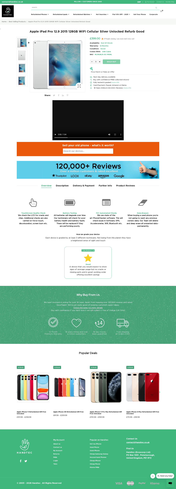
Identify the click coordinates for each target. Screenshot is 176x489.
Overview (46, 185)
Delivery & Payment (83, 185)
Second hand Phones (98, 457)
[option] (23, 43)
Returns (56, 454)
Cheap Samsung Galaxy (99, 454)
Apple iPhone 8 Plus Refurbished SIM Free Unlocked (142, 413)
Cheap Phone (95, 464)
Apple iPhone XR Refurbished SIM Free (68, 412)
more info (115, 82)
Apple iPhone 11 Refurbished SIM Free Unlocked (31, 413)
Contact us (57, 447)
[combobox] (88, 151)
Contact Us (160, 2)
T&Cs (55, 464)
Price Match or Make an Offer (102, 72)
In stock (20, 367)
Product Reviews (125, 185)
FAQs (55, 457)
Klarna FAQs (94, 467)
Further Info (105, 185)
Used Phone (94, 447)
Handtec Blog (170, 2)
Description (62, 185)
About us (56, 444)
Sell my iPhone (95, 444)
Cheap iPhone (95, 461)
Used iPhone (95, 450)
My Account (57, 450)
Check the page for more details (88, 308)
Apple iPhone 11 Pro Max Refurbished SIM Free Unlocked (106, 413)
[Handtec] (8, 11)
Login (55, 461)
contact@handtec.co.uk (137, 442)
